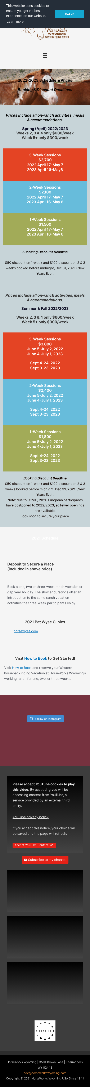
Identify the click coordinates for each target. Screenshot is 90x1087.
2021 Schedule (45, 538)
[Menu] (45, 55)
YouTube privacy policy (31, 817)
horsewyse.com (26, 631)
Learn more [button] (15, 21)
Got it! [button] (69, 14)
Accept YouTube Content (31, 845)
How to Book (35, 658)
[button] (45, 893)
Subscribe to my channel (47, 860)
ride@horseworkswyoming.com (45, 1073)
